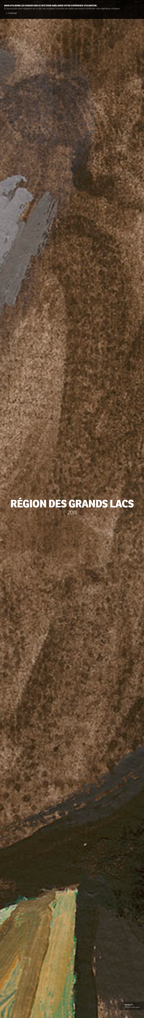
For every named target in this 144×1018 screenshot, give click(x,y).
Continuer (12, 13)
